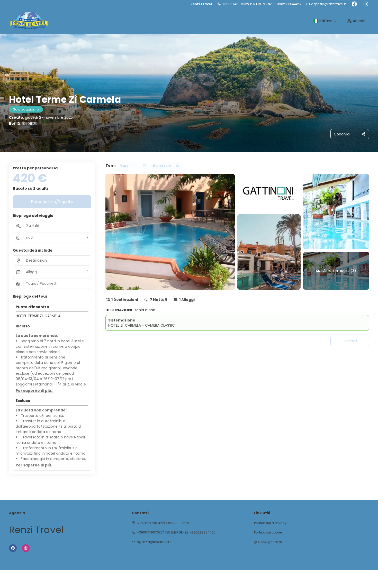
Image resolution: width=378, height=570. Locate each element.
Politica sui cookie (268, 532)
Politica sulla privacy (270, 523)
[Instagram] (366, 4)
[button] (34, 390)
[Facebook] (354, 4)
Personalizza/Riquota (52, 202)
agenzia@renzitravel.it (328, 4)
